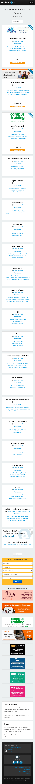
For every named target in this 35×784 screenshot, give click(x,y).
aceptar (27, 782)
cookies (28, 773)
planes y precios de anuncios (14, 751)
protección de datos (24, 771)
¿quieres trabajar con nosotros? (22, 767)
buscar (18, 581)
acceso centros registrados (14, 747)
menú (31, 3)
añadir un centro (11, 749)
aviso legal (27, 769)
